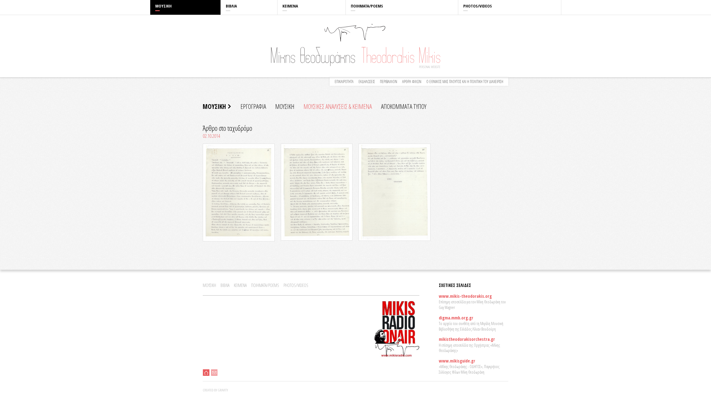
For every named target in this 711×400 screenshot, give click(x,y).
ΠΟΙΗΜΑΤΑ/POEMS (367, 6)
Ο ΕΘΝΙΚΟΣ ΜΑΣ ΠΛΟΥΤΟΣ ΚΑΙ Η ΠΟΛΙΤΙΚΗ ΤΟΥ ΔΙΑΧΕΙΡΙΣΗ (464, 81)
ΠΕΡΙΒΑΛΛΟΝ (388, 81)
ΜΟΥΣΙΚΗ (163, 6)
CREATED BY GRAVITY (215, 390)
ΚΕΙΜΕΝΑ (290, 6)
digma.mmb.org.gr (456, 318)
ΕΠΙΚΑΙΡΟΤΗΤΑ (344, 81)
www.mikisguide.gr (457, 361)
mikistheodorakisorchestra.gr (467, 339)
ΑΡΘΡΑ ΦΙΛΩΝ (411, 81)
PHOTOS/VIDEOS (477, 6)
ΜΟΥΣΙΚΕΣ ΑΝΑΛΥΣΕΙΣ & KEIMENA (338, 106)
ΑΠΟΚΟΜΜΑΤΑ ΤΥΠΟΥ (403, 106)
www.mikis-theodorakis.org (465, 296)
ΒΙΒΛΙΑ (231, 6)
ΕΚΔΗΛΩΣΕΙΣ (367, 81)
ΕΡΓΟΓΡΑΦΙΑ (253, 106)
